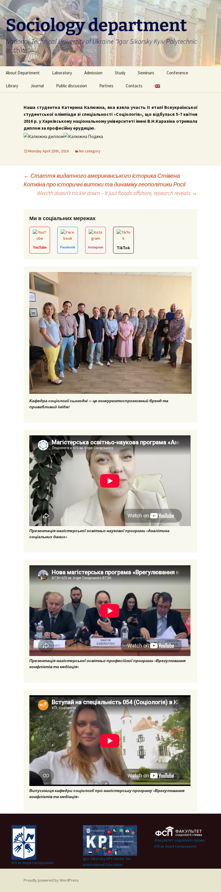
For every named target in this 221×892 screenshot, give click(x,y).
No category (89, 151)
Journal (37, 85)
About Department (23, 72)
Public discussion (71, 85)
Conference (177, 72)
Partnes (106, 85)
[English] (157, 85)
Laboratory (62, 72)
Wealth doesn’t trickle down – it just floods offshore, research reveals (117, 192)
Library (12, 85)
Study (120, 72)
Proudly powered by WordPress (51, 880)
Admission (93, 72)
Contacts (134, 85)
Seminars (146, 72)
